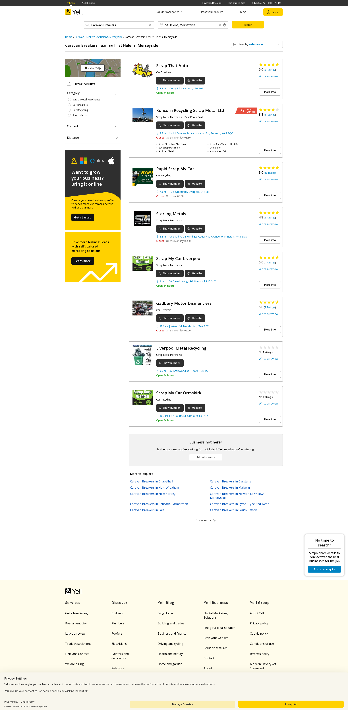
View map (94, 68)
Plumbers (118, 623)
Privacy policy (259, 623)
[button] (150, 25)
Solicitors (117, 668)
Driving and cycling (170, 644)
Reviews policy (259, 654)
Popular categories (167, 12)
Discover (119, 602)
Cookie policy (259, 633)
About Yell (257, 613)
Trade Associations (78, 644)
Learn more (83, 261)
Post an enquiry (76, 623)
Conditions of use (262, 644)
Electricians (119, 644)
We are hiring (74, 664)
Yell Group (260, 602)
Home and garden (170, 664)
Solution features (215, 648)
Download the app (211, 3)
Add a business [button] (206, 457)
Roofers (116, 633)
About (208, 668)
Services (72, 602)
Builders (117, 613)
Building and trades (171, 623)
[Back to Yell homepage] (74, 12)
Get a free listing (236, 3)
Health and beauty (170, 654)
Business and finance (172, 633)
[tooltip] (224, 25)
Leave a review (75, 633)
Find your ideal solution (219, 628)
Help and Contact (77, 654)
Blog (243, 12)
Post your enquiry (212, 12)
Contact (209, 658)
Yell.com (71, 3)
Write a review (268, 76)
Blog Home (165, 613)
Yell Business (88, 3)
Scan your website (216, 638)
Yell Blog (166, 602)
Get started (83, 217)
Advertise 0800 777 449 (266, 3)
